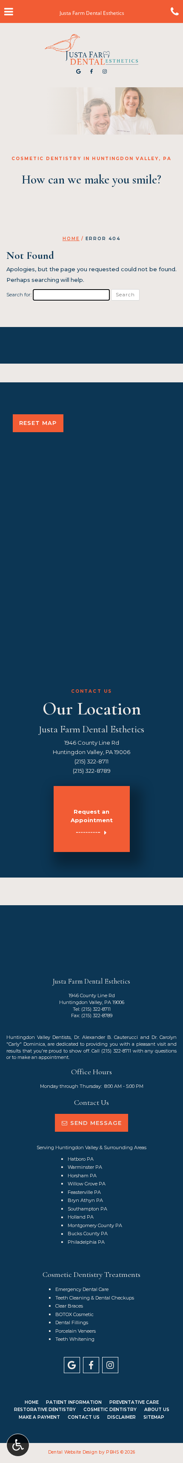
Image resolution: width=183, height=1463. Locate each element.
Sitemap (153, 1417)
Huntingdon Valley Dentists (38, 1037)
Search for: (18, 295)
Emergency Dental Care (82, 1289)
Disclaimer (121, 1417)
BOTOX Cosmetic (74, 1314)
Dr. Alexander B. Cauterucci (106, 1037)
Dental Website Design (72, 1452)
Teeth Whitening (74, 1339)
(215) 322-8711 (91, 761)
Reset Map (38, 422)
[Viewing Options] (17, 1445)
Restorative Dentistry (45, 1409)
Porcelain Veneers (75, 1331)
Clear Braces (69, 1306)
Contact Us (84, 1417)
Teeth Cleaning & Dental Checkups (94, 1298)
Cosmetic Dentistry (110, 1409)
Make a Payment (39, 1417)
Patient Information (74, 1402)
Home (71, 238)
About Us (156, 1409)
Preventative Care (134, 1402)
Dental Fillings (71, 1322)
